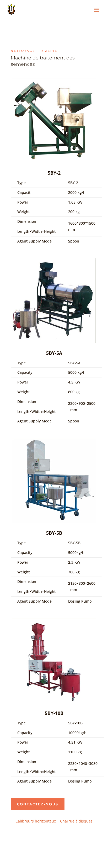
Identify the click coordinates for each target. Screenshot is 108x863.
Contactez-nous (37, 804)
